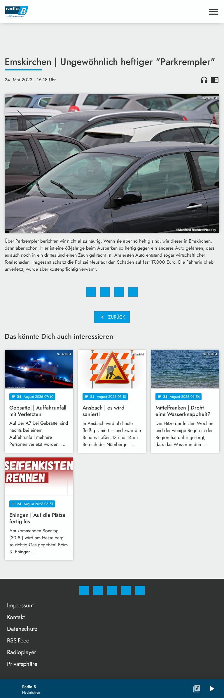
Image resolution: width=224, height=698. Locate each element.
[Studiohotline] (126, 590)
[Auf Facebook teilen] (91, 292)
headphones (204, 80)
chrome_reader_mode (215, 80)
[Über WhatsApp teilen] (119, 292)
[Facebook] (84, 590)
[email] (140, 590)
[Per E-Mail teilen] (133, 292)
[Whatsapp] (112, 590)
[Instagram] (98, 590)
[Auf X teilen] (105, 292)
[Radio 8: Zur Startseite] (105, 12)
